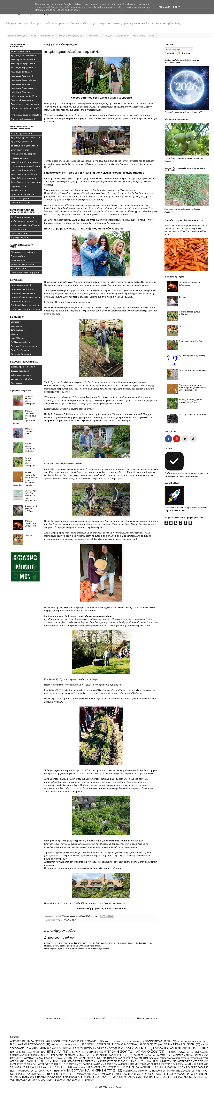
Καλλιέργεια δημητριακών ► (24, 68)
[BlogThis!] (103, 916)
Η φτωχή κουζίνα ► (20, 237)
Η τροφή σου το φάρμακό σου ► (26, 166)
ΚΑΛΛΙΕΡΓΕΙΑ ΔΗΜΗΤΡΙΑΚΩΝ (95, 1058)
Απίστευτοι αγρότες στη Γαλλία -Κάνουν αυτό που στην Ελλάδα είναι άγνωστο (87, 903)
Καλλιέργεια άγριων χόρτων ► (24, 80)
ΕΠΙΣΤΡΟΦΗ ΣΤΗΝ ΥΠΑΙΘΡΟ (83, 1052)
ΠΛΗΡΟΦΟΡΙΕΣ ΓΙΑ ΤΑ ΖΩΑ (195, 1067)
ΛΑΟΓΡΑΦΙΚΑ (89, 1064)
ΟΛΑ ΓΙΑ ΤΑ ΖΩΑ (79, 1067)
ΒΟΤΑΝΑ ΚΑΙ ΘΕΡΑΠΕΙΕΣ (142, 1044)
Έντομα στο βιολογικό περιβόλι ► (26, 109)
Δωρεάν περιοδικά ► (20, 371)
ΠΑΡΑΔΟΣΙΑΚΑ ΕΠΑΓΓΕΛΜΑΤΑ (102, 1067)
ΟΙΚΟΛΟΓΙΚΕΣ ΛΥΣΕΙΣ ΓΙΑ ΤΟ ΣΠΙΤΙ (46, 1067)
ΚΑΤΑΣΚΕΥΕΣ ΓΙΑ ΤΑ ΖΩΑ (112, 1061)
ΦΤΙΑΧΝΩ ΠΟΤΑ (19, 1077)
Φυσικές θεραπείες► (20, 202)
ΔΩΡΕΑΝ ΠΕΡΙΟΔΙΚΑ (86, 1048)
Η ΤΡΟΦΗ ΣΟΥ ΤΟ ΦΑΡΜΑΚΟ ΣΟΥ (131, 1051)
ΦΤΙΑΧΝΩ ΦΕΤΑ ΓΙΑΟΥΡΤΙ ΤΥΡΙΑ (99, 1077)
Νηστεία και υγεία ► (20, 198)
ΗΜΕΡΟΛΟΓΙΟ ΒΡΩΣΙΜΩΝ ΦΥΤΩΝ (67, 1055)
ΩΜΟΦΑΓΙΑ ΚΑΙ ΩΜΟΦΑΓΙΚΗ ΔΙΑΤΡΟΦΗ (76, 1080)
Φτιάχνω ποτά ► (18, 229)
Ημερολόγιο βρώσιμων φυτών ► (26, 137)
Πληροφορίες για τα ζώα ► (23, 252)
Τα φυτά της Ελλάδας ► (22, 133)
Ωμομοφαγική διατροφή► (22, 194)
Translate (186, 53)
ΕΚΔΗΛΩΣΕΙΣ (133, 1048)
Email (151, 36)
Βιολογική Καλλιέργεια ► (22, 100)
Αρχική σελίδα (99, 1018)
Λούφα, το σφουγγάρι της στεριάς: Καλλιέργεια (190, 400)
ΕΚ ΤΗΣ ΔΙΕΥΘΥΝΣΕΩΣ (109, 1048)
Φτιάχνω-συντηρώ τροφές (71, 36)
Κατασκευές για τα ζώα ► (22, 264)
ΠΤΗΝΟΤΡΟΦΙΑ (22, 1071)
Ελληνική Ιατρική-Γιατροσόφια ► (26, 162)
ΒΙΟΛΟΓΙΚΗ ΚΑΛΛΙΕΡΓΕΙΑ (63, 1044)
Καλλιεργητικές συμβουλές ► (24, 96)
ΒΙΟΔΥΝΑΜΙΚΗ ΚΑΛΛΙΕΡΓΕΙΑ (191, 1041)
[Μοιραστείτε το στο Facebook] (109, 916)
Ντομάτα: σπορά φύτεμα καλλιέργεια (30, 400)
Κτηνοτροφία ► (18, 260)
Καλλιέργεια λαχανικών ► (22, 76)
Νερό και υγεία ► (19, 186)
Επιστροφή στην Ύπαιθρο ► (24, 346)
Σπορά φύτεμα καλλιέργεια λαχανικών (30, 447)
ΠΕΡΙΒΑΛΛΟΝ (168, 1067)
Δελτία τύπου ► (18, 330)
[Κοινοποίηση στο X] (106, 916)
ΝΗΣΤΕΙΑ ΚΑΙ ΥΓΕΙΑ (184, 1064)
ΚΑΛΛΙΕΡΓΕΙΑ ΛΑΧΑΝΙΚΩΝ (133, 1058)
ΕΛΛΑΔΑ (158, 1048)
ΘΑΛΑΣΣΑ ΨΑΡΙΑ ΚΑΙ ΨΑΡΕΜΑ (149, 1055)
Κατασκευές (94, 36)
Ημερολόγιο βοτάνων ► (22, 141)
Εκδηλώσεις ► (17, 326)
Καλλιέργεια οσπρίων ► (22, 72)
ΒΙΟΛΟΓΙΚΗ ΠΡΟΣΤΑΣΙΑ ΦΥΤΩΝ (101, 1044)
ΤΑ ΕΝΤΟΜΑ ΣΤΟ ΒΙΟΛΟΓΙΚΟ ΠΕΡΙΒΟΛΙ (142, 1071)
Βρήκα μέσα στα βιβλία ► (22, 379)
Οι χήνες (183, 297)
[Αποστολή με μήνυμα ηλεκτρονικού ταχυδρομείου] (101, 916)
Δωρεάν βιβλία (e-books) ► (23, 367)
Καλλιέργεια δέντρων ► (21, 92)
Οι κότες (28, 535)
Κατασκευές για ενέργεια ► (23, 293)
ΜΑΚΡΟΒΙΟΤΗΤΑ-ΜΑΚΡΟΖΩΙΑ (115, 1064)
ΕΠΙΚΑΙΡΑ (54, 1051)
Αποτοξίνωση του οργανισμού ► (26, 182)
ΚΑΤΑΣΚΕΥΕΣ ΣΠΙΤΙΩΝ (21, 1064)
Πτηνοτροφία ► (18, 256)
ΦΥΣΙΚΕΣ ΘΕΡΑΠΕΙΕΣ (190, 1077)
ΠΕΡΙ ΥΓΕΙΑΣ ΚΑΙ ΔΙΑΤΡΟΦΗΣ (137, 1067)
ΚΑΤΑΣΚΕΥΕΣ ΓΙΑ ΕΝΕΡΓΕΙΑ (81, 1061)
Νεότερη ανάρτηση (53, 1018)
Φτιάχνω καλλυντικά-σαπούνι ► (25, 309)
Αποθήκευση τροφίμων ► (23, 217)
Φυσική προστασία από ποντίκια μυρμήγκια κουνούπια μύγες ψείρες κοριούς (25, 478)
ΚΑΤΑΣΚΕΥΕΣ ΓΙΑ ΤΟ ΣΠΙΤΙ (190, 1061)
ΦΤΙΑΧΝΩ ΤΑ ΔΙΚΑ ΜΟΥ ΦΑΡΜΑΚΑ (55, 1077)
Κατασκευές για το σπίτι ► (23, 289)
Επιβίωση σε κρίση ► (21, 342)
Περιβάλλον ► (17, 338)
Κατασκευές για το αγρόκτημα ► (26, 297)
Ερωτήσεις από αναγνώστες (192, 355)
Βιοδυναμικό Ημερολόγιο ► (23, 63)
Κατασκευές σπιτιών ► (21, 285)
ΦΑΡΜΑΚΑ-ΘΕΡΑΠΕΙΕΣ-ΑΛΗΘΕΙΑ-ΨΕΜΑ (120, 1074)
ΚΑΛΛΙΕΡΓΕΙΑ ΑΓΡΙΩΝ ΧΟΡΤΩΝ (187, 1055)
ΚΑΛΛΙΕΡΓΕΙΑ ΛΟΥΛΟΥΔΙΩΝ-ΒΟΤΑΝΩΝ (172, 1058)
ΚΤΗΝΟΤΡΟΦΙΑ (70, 1064)
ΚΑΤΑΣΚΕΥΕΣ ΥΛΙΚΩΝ (47, 1064)
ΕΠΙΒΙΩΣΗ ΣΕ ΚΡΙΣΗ (28, 1052)
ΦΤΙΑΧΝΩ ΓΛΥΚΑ (153, 1074)
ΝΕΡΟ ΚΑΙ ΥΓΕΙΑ (162, 1064)
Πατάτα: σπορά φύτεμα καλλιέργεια (30, 462)
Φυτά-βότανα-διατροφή (42, 36)
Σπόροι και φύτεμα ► (20, 51)
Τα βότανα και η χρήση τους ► (25, 146)
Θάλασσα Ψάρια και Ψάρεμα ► (25, 272)
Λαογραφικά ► (17, 383)
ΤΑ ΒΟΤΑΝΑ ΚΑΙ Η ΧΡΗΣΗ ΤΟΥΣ (91, 1070)
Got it (176, 7)
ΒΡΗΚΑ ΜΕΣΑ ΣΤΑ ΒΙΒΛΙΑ (179, 1044)
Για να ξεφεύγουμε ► (20, 350)
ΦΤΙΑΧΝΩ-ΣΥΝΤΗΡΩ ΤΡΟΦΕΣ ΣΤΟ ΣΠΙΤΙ (148, 1077)
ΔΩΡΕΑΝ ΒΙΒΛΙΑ (61, 1048)
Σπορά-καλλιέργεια (17, 36)
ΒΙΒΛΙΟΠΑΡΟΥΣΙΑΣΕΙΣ (158, 1041)
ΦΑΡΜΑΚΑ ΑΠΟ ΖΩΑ (86, 1074)
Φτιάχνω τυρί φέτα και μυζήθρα (31, 508)
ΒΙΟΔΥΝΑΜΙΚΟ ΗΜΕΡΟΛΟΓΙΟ (27, 1044)
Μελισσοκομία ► (18, 268)
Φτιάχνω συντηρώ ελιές (29, 431)
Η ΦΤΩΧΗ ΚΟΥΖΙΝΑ (177, 1052)
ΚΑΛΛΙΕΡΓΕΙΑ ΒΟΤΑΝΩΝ (24, 1058)
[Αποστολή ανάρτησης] (96, 916)
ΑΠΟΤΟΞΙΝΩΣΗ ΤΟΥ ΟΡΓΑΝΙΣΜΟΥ (122, 1041)
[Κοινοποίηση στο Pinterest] (112, 916)
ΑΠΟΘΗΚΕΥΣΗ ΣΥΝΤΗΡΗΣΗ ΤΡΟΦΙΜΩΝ (74, 1041)
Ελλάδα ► (15, 334)
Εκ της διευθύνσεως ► (21, 354)
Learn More (164, 7)
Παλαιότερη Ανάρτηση (147, 1018)
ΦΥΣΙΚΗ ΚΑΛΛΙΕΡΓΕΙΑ (66, 920)
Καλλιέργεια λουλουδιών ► (23, 88)
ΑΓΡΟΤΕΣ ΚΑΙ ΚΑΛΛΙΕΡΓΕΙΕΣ (27, 1041)
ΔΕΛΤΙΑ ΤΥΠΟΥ (37, 1048)
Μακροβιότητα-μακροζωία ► (24, 178)
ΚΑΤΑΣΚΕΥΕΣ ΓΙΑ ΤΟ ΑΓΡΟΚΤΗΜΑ (150, 1061)
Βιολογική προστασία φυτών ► (25, 104)
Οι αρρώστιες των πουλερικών (193, 370)
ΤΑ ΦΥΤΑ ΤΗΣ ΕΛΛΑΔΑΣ (178, 1071)
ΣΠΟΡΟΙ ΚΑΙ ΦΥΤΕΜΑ (47, 1070)
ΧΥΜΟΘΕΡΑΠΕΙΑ (44, 1080)
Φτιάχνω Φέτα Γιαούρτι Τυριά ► (25, 225)
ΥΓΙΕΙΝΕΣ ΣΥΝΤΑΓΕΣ (61, 1074)
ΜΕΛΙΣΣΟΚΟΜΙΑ (142, 1064)
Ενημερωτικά (122, 36)
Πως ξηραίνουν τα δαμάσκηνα (192, 414)
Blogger (119, 1087)
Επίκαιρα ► (16, 322)
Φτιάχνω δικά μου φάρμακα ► (24, 154)
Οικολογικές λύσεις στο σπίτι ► (25, 305)
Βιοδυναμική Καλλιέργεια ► (23, 59)
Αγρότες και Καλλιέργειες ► (23, 119)
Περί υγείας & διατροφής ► (23, 170)
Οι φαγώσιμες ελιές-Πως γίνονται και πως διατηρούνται (31, 496)
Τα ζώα (108, 36)
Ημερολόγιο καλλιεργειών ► (23, 55)
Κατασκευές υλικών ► (21, 301)
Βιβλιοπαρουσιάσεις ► (21, 375)
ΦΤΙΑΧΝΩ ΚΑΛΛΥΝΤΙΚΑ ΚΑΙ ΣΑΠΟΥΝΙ (185, 1074)
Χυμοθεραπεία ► (19, 190)
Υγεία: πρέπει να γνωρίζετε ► (24, 174)
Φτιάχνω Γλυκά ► (19, 233)
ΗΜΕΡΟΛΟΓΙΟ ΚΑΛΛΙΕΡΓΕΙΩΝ (108, 1055)
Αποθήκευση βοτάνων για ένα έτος (184, 220)
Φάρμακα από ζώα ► (20, 158)
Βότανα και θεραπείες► (21, 150)
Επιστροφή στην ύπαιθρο (190, 341)
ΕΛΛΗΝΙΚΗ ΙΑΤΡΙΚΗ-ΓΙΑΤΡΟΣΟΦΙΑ (188, 1048)
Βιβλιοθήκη (139, 36)
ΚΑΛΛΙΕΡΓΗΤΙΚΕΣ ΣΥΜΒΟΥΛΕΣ (43, 1061)
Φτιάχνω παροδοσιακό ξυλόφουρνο (31, 523)
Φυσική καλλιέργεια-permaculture (26, 115)
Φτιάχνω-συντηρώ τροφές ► (24, 221)
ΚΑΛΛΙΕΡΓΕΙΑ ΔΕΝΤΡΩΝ (58, 1058)
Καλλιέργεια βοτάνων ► (22, 84)
